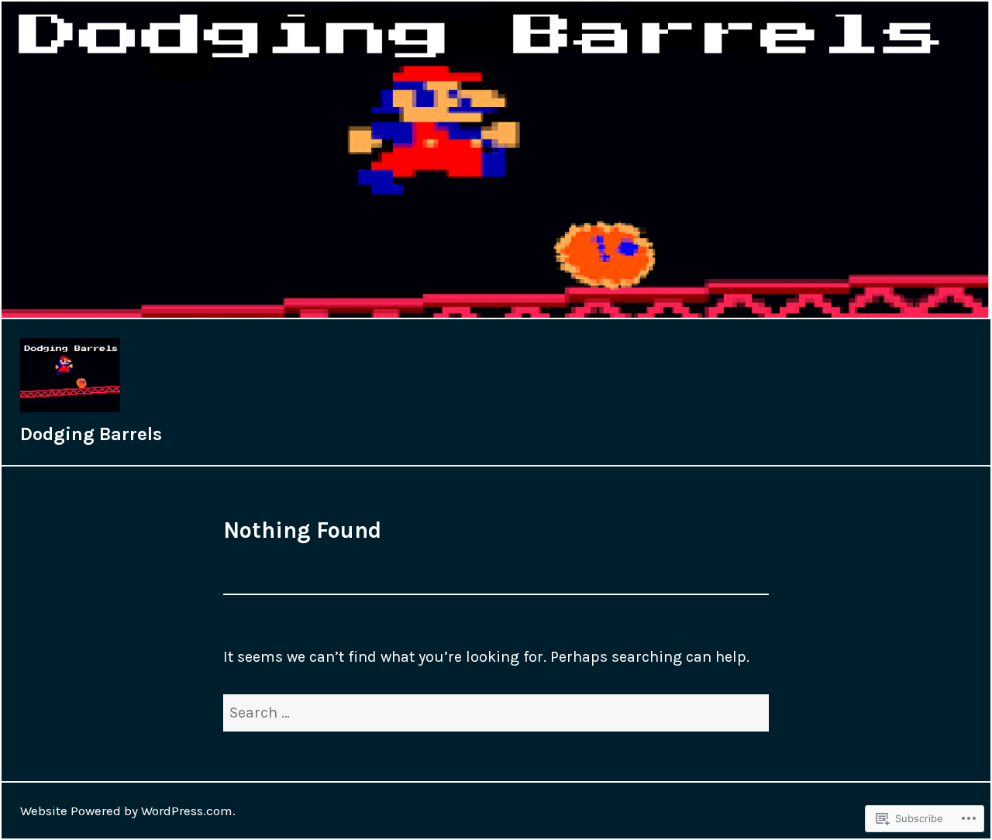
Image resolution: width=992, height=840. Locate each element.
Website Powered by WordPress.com (126, 810)
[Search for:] (496, 712)
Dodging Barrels (91, 434)
